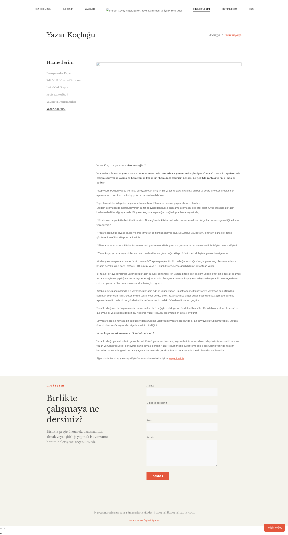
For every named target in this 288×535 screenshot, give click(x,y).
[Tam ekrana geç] (1, 528)
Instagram (144, 500)
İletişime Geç (274, 527)
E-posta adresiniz (156, 403)
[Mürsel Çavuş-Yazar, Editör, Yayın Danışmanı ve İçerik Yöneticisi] (144, 9)
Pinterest (159, 500)
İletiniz (150, 437)
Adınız (150, 386)
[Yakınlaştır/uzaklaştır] (0, 528)
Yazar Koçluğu (56, 108)
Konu (149, 420)
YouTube (152, 500)
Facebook (129, 500)
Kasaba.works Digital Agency (144, 520)
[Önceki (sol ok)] (0, 533)
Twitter (136, 500)
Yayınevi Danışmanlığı (61, 101)
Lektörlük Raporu (58, 87)
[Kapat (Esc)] (4, 528)
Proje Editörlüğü (57, 94)
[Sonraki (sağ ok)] (1, 533)
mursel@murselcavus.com (175, 512)
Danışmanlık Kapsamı (60, 73)
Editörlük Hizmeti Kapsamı (64, 80)
